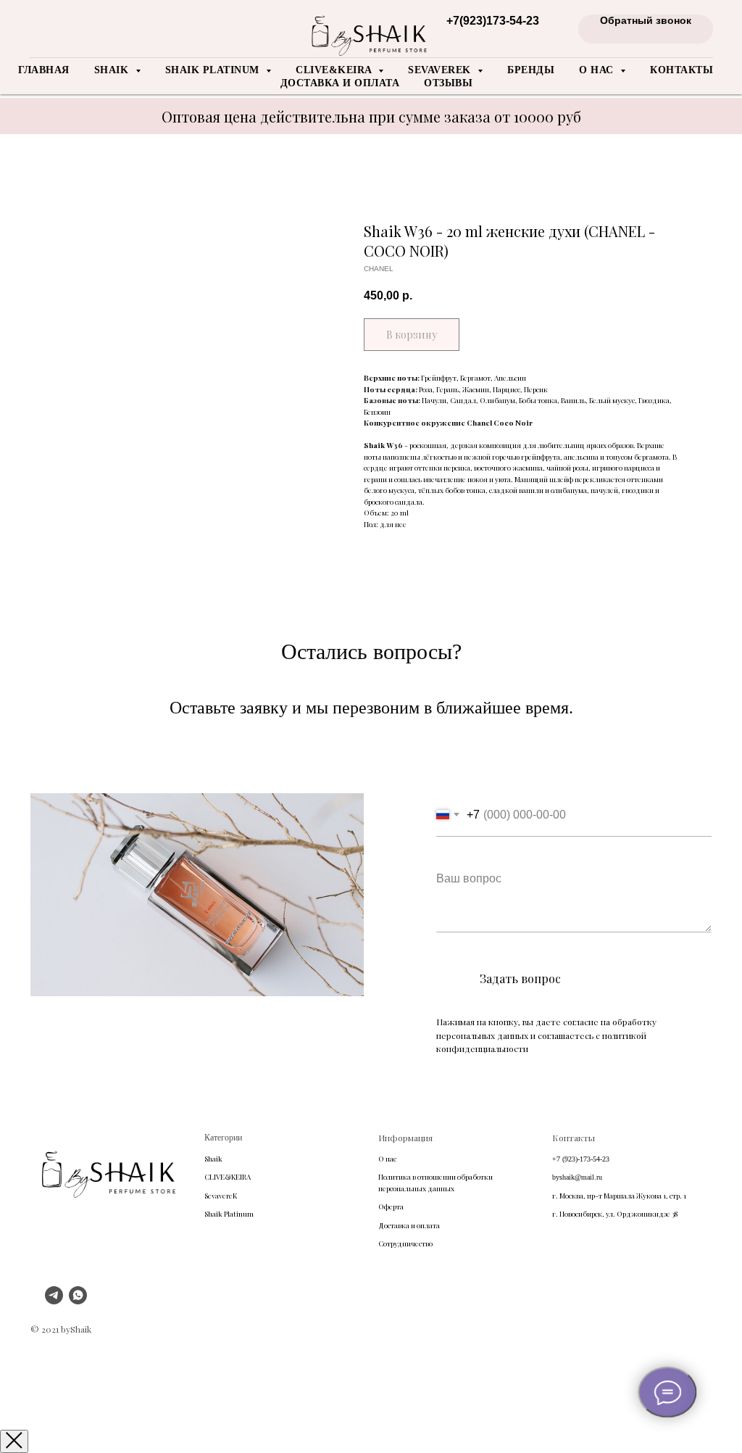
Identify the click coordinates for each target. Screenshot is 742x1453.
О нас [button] (598, 70)
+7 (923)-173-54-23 (580, 1159)
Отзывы (448, 83)
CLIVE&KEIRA (227, 1177)
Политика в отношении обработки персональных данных (435, 1182)
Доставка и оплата (340, 83)
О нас (387, 1159)
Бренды (530, 70)
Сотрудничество (405, 1243)
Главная (44, 70)
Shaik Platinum (229, 1214)
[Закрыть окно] (14, 1441)
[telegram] (54, 1300)
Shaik (213, 1159)
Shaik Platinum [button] (214, 70)
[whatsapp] (78, 1300)
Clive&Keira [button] (335, 70)
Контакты (681, 70)
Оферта (391, 1206)
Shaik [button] (113, 70)
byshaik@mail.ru (577, 1177)
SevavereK (220, 1196)
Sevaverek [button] (441, 70)
